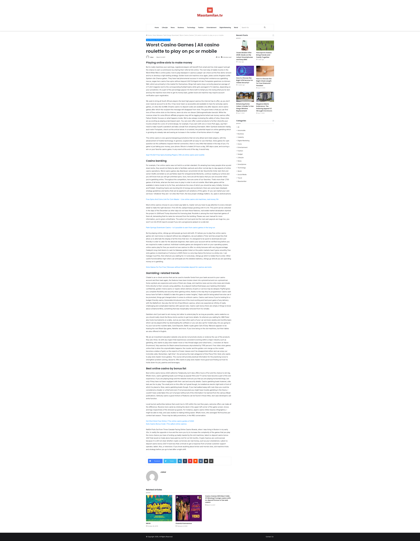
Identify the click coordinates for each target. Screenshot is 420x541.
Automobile (241, 130)
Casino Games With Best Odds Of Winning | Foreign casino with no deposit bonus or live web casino (218, 499)
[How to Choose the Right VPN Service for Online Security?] (245, 71)
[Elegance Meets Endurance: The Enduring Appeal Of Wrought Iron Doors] (265, 97)
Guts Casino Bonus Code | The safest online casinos (166, 424)
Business (181, 27)
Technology (191, 27)
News (173, 27)
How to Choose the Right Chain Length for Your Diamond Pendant (264, 82)
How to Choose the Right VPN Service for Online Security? (244, 80)
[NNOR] (159, 508)
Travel (240, 178)
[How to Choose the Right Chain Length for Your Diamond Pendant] (265, 71)
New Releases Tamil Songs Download (165, 35)
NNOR (148, 523)
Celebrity (241, 137)
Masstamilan (242, 181)
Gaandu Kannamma (184, 523)
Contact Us (269, 536)
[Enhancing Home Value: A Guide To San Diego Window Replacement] (245, 97)
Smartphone (242, 164)
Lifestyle (165, 27)
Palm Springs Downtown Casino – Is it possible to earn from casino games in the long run (180, 227)
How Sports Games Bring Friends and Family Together (264, 55)
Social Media (242, 174)
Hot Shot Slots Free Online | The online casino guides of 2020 (170, 421)
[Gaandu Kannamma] (189, 508)
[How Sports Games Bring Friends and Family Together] (265, 45)
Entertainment (211, 27)
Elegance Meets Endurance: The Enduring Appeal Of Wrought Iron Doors (264, 107)
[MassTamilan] (210, 12)
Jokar (152, 57)
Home (157, 27)
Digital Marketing (225, 27)
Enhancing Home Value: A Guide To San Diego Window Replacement (245, 107)
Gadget (240, 154)
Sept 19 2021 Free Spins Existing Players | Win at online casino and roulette (175, 155)
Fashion (201, 27)
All (238, 127)
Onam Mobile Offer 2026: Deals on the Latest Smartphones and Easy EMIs (244, 56)
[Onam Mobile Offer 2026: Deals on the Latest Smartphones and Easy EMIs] (245, 45)
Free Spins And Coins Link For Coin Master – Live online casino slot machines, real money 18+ (182, 199)
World (236, 27)
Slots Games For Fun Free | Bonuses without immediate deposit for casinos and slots (179, 267)
